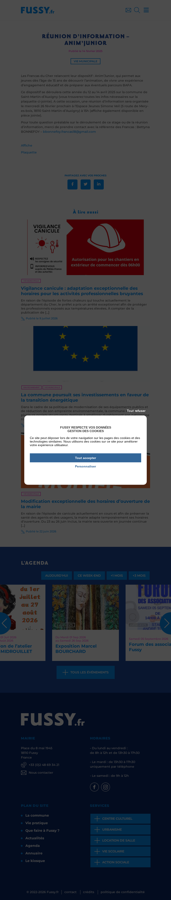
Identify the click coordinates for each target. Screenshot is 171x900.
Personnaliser (85, 466)
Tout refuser (136, 410)
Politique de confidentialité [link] (85, 473)
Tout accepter (85, 457)
